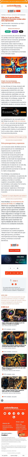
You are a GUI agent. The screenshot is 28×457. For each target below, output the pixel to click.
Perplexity (15, 31)
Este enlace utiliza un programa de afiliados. (14, 140)
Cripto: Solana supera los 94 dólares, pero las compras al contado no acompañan (13, 323)
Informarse (8, 25)
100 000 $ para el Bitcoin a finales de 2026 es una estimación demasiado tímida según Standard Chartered (14, 346)
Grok (21, 31)
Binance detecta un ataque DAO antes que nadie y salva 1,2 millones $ (14, 368)
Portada (3, 15)
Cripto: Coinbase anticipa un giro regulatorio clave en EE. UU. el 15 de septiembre (13, 391)
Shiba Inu (4, 88)
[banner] (14, 111)
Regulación (14, 25)
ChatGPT (8, 31)
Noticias (9, 15)
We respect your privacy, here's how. (8, 450)
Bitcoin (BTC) (14, 351)
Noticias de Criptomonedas (18, 15)
